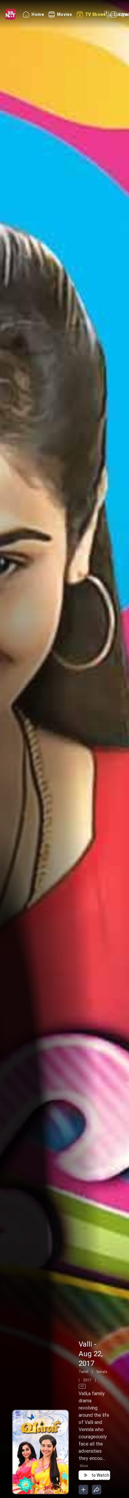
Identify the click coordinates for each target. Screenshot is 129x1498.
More (84, 1466)
